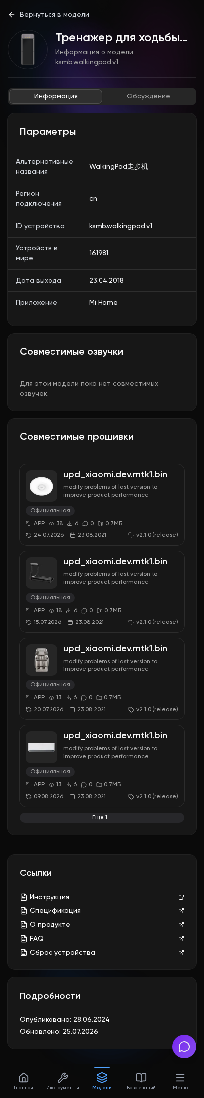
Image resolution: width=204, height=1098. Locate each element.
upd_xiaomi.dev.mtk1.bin (115, 474)
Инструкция (49, 897)
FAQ (37, 938)
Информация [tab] (56, 96)
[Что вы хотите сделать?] (184, 1046)
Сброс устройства (62, 952)
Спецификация (55, 910)
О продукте (50, 924)
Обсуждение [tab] (148, 96)
